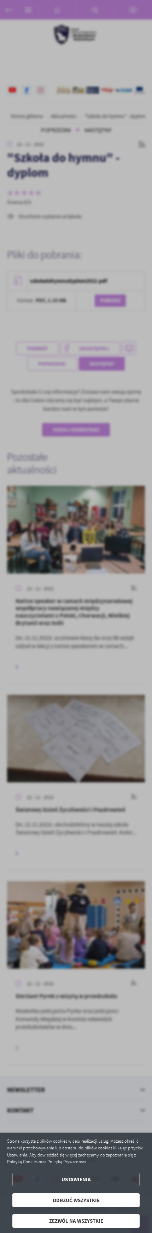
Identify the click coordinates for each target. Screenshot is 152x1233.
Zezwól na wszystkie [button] (76, 1220)
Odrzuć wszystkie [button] (76, 1200)
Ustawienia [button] (76, 1179)
